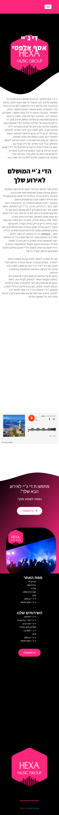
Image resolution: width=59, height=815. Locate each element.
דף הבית (32, 581)
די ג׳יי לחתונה (30, 617)
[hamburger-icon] (48, 7)
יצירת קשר (31, 585)
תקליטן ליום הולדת (27, 627)
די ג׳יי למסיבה (29, 630)
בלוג (34, 595)
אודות (33, 588)
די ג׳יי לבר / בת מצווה (26, 620)
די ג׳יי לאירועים (29, 624)
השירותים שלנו (29, 592)
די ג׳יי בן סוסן (30, 599)
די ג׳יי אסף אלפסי (28, 602)
